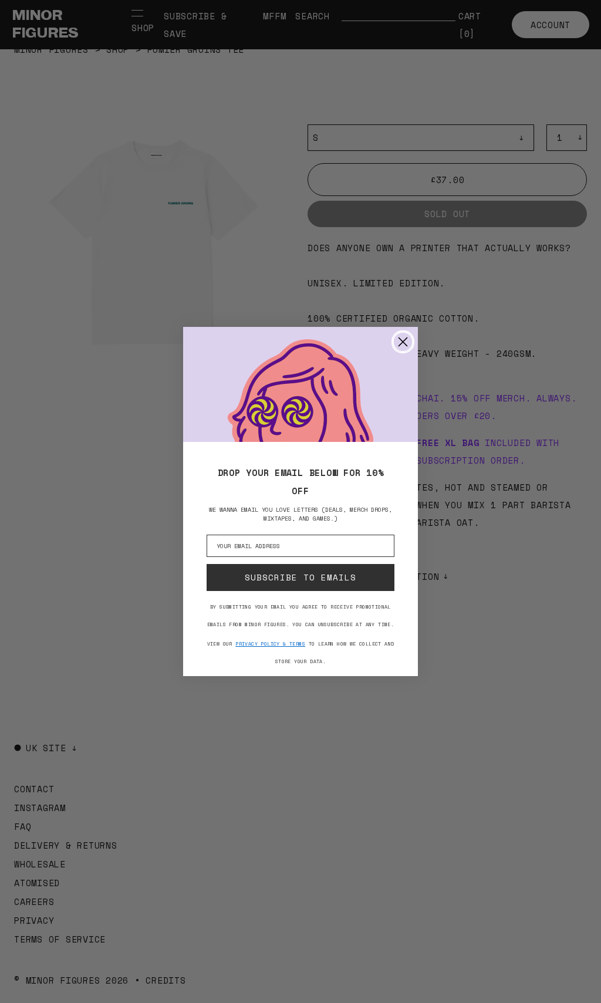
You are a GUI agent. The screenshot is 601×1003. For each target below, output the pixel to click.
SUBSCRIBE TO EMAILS (300, 577)
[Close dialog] (403, 342)
